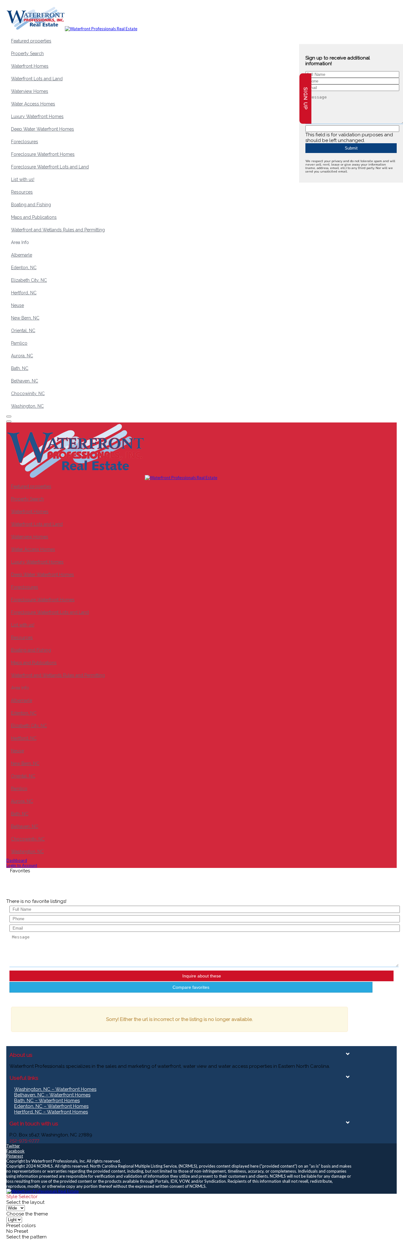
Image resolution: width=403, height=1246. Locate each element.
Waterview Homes (29, 91)
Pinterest (14, 1155)
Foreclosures (24, 141)
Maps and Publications (34, 217)
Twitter (13, 1145)
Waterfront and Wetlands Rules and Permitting (58, 229)
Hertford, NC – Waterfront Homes (51, 1112)
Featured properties (31, 40)
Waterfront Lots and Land (37, 78)
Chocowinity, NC (28, 393)
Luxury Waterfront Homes (37, 116)
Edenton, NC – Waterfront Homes (51, 1106)
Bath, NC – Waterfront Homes (47, 1100)
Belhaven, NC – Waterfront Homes (52, 1095)
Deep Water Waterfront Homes (42, 129)
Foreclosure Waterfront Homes (43, 154)
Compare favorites (191, 987)
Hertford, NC (24, 292)
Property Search (27, 53)
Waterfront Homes (29, 66)
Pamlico (19, 343)
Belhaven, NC (24, 380)
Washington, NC (27, 406)
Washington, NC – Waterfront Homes (55, 1089)
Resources (22, 192)
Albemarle (21, 255)
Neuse (17, 305)
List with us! (22, 179)
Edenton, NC (24, 267)
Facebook (15, 1150)
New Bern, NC (25, 317)
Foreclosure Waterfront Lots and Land (50, 166)
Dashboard (16, 860)
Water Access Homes (33, 103)
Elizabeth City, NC (29, 280)
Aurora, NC (22, 355)
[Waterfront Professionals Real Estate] (42, 1191)
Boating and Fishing (31, 204)
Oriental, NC (23, 330)
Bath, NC (19, 368)
